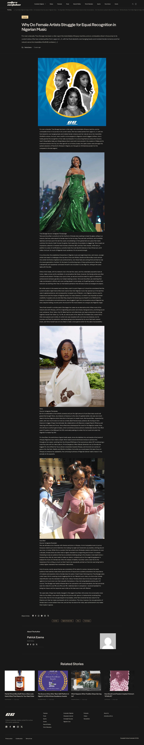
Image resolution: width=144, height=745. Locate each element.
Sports (98, 4)
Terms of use (29, 738)
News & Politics (77, 4)
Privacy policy (8, 738)
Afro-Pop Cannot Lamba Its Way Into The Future (90, 9)
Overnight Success (68, 719)
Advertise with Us (108, 716)
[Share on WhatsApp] (38, 616)
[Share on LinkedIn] (33, 616)
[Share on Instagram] (45, 616)
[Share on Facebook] (35, 616)
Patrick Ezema (28, 47)
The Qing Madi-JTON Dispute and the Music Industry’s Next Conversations (59, 9)
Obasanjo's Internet (68, 716)
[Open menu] (136, 4)
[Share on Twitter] (48, 616)
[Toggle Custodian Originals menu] (45, 4)
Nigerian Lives (66, 721)
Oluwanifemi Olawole (42, 699)
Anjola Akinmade (8, 699)
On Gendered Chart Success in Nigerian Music (28, 9)
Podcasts (59, 4)
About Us (106, 713)
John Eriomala (107, 699)
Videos (51, 4)
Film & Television (89, 4)
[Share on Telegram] (42, 616)
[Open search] (133, 4)
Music (67, 4)
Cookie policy (19, 738)
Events (116, 4)
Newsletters (87, 719)
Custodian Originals (39, 4)
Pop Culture (108, 4)
